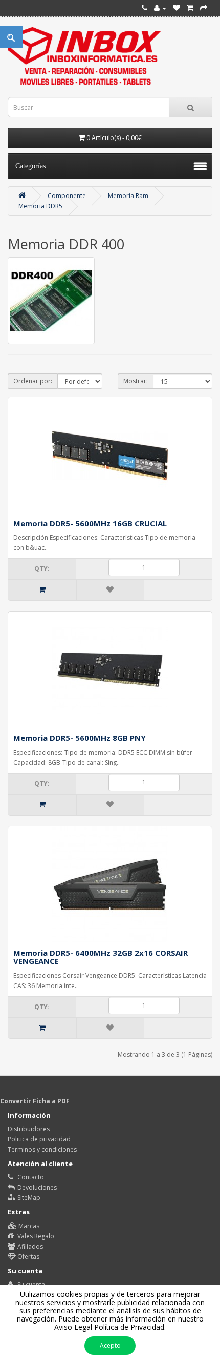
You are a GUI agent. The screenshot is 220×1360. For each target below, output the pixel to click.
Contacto (30, 1177)
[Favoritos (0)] (176, 8)
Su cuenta (30, 1284)
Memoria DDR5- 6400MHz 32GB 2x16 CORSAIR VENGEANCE (100, 957)
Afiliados (29, 1246)
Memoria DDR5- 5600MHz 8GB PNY (79, 738)
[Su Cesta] (190, 8)
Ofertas (27, 1256)
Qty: (42, 568)
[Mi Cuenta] (160, 8)
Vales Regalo (35, 1236)
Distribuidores (29, 1129)
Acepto (110, 1345)
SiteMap (28, 1197)
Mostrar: (135, 381)
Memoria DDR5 (40, 206)
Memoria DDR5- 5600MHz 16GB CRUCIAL (90, 523)
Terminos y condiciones (42, 1149)
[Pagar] (203, 8)
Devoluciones (36, 1187)
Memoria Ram (128, 195)
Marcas (28, 1225)
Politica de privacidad (39, 1139)
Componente (67, 195)
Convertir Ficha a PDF (35, 1101)
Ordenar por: (32, 381)
